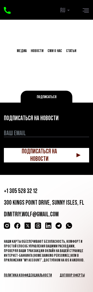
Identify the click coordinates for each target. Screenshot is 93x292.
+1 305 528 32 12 (20, 190)
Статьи (71, 50)
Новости (37, 50)
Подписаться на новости (39, 155)
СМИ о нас (55, 50)
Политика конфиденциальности (28, 275)
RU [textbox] (62, 10)
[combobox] (66, 10)
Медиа (22, 50)
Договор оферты (72, 275)
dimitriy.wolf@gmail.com (31, 214)
